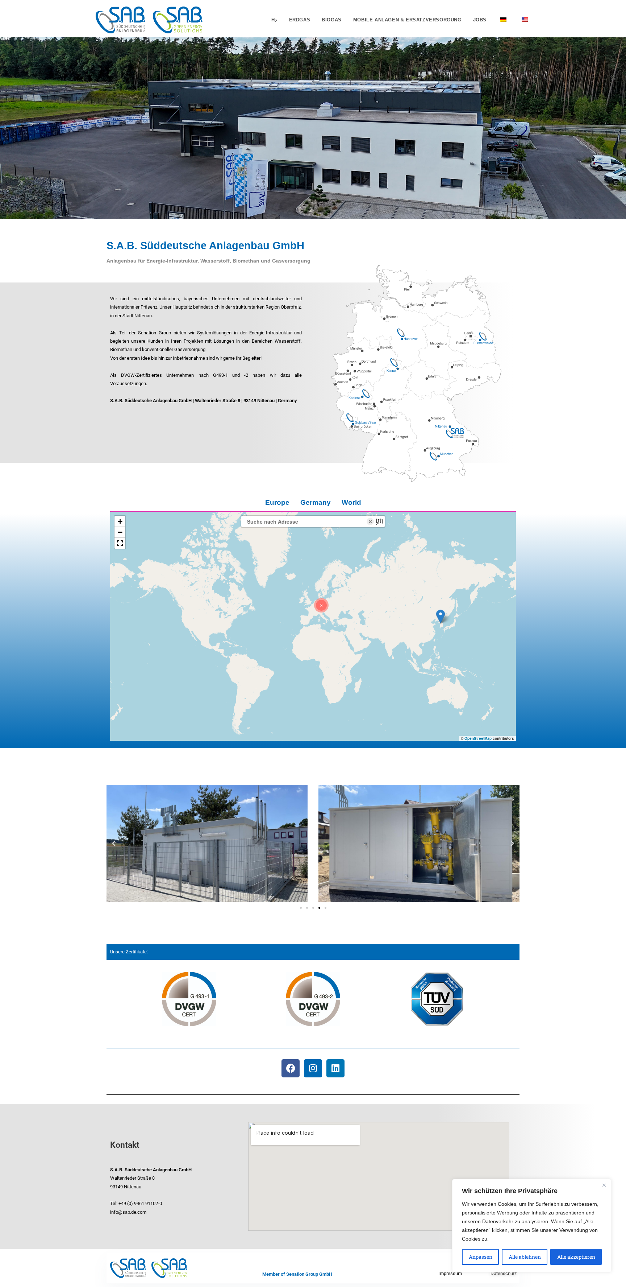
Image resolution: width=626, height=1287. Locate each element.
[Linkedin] (335, 1068)
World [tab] (351, 502)
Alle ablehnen (525, 1256)
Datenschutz (504, 1273)
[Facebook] (290, 1068)
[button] (440, 616)
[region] (532, 1225)
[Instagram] (313, 1068)
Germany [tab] (315, 502)
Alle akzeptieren (576, 1256)
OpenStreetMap (478, 738)
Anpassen (480, 1256)
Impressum (450, 1273)
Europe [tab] (277, 502)
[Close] (604, 1185)
